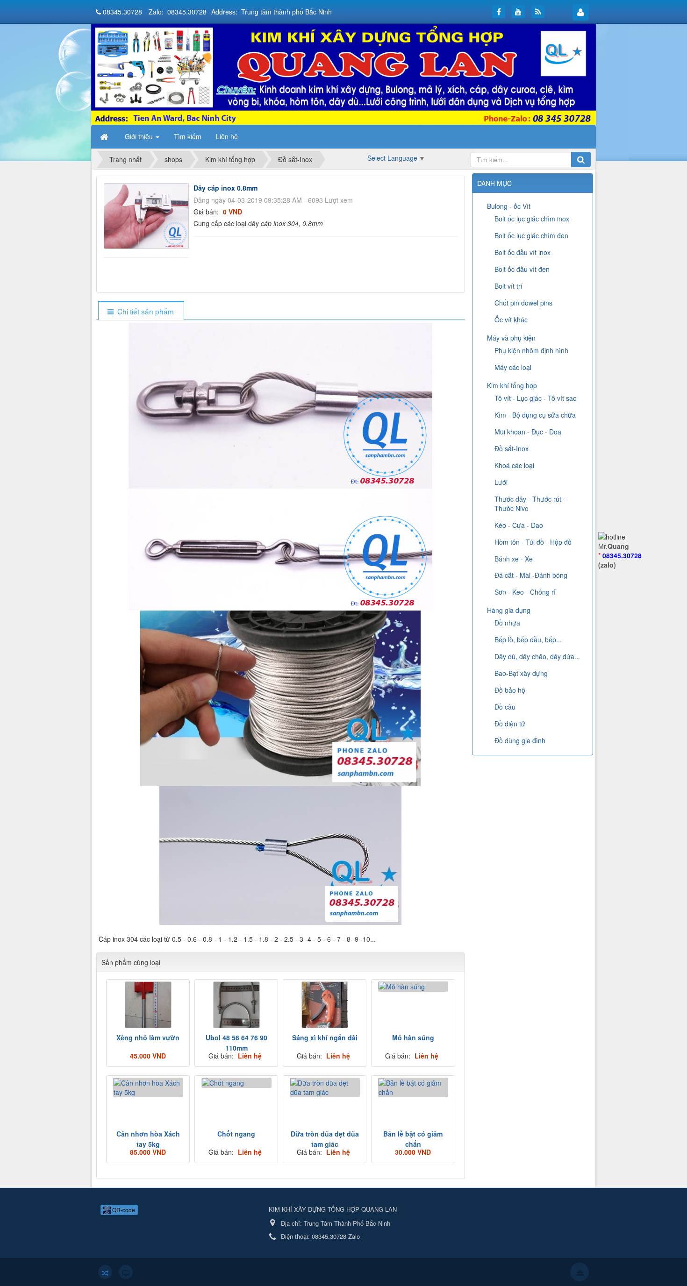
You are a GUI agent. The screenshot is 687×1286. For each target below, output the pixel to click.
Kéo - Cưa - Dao (518, 525)
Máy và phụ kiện (511, 337)
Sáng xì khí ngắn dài (325, 1037)
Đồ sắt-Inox (511, 448)
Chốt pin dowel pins (523, 302)
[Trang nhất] (105, 136)
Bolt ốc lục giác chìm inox (531, 218)
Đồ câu (504, 706)
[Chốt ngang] (236, 1083)
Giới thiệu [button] (140, 136)
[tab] (141, 311)
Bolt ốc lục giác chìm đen (531, 235)
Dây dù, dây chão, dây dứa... (537, 656)
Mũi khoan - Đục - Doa (527, 431)
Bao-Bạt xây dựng (521, 673)
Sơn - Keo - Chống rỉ (525, 592)
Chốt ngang (236, 1133)
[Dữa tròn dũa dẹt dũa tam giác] (324, 1087)
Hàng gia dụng (508, 610)
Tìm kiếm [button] (187, 136)
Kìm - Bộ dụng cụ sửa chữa (535, 414)
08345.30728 (122, 11)
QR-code (123, 1210)
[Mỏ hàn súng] (412, 986)
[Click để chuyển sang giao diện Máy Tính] (126, 1272)
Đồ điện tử (509, 723)
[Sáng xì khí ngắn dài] (324, 1004)
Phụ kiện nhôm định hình (531, 350)
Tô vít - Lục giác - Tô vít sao (535, 398)
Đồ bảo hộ (509, 690)
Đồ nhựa (507, 622)
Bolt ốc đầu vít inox (522, 252)
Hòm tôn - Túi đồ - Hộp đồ (533, 542)
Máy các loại (512, 367)
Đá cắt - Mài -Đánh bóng (530, 575)
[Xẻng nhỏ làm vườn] (147, 1004)
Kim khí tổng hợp (512, 385)
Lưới (501, 482)
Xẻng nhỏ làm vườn (147, 1037)
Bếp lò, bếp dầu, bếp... (528, 639)
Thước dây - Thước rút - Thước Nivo (529, 503)
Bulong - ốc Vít (508, 206)
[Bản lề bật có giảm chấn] (412, 1087)
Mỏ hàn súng (413, 1037)
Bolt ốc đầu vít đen (522, 269)
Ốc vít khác (511, 319)
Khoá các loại (514, 465)
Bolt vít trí (508, 286)
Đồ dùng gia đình (519, 740)
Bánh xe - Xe (513, 558)
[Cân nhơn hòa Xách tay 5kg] (147, 1087)
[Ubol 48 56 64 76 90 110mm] (236, 1004)
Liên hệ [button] (227, 136)
